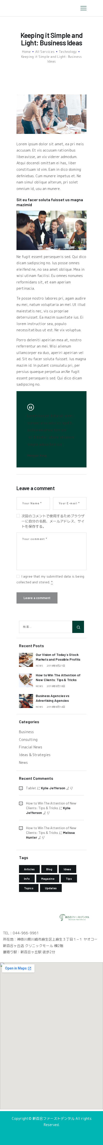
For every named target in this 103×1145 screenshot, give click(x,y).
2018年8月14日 (56, 706)
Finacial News (30, 747)
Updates (51, 888)
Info (27, 878)
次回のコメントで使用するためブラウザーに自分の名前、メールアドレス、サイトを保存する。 (53, 521)
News (39, 665)
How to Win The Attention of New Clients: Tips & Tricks (58, 677)
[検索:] (51, 626)
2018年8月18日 (56, 686)
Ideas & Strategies (34, 754)
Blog (49, 869)
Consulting (28, 739)
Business (26, 731)
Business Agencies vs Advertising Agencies (52, 698)
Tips (69, 878)
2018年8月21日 (56, 665)
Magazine (47, 878)
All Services (44, 51)
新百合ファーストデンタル (54, 1118)
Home (26, 51)
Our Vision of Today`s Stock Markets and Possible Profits (58, 656)
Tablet (31, 788)
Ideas (67, 869)
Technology (68, 51)
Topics (29, 888)
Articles (29, 869)
